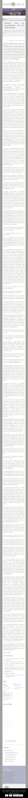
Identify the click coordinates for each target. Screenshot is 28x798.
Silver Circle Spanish (9, 777)
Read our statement (18, 795)
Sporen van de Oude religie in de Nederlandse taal (8, 694)
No (10, 795)
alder (10, 30)
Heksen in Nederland (8, 684)
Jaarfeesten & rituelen (9, 757)
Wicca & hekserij (8, 761)
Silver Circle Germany (9, 781)
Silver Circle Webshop (9, 774)
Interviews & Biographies (10, 754)
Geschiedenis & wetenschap (14, 31)
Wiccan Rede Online (9, 772)
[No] (26, 793)
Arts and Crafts (8, 750)
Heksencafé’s (17, 684)
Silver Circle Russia (9, 779)
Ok (6, 795)
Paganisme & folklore (9, 759)
